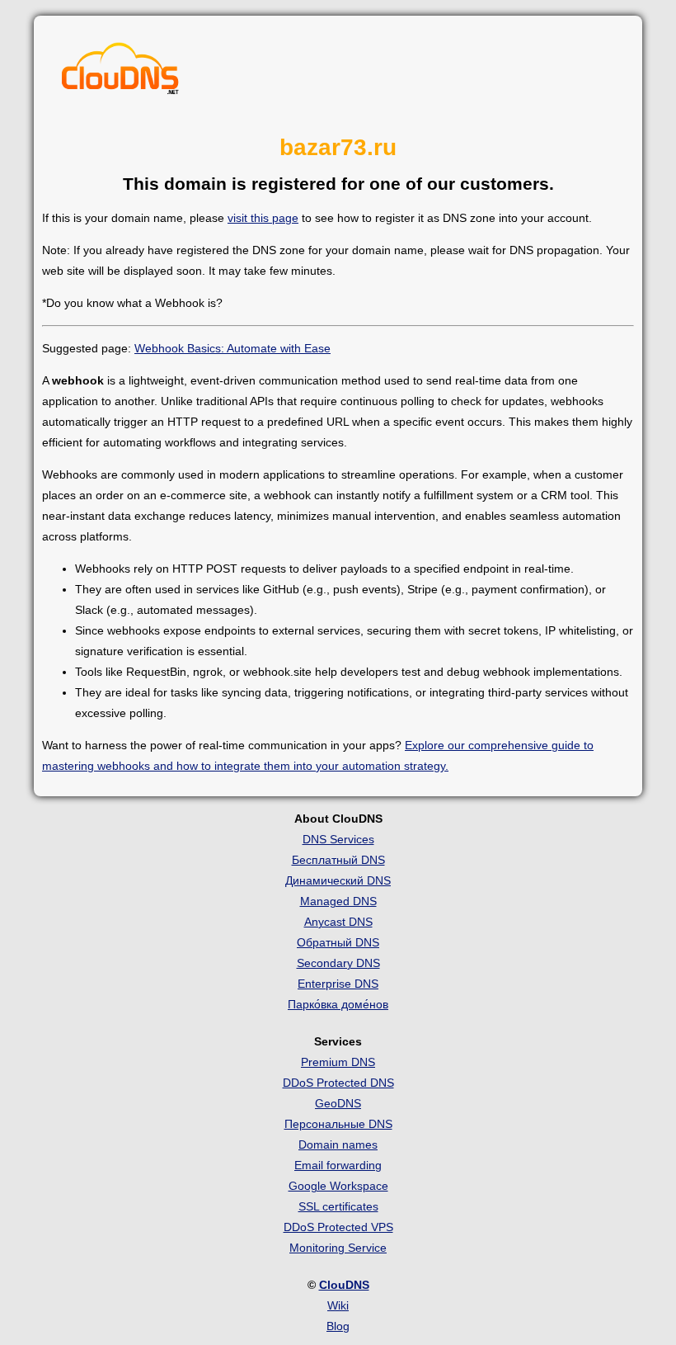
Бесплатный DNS (338, 859)
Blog (338, 1326)
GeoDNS (338, 1103)
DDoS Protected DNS (338, 1082)
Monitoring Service (338, 1247)
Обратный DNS (338, 942)
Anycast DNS (338, 921)
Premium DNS (338, 1062)
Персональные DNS (338, 1123)
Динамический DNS (338, 880)
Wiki (338, 1305)
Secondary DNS (338, 963)
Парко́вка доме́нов (338, 1004)
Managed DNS (338, 901)
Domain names (338, 1144)
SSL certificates (338, 1206)
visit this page (263, 217)
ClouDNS (344, 1284)
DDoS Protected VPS (338, 1227)
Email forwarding (338, 1165)
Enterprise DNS (338, 983)
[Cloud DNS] (120, 72)
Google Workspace (338, 1185)
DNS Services (338, 839)
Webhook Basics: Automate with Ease (232, 348)
